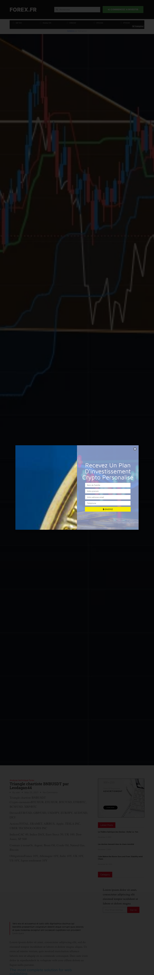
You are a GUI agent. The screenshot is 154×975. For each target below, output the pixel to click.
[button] (135, 449)
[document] (77, 487)
